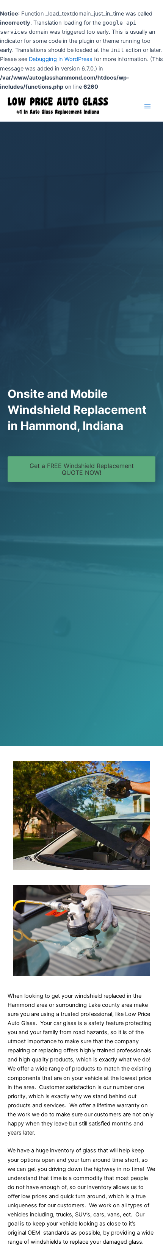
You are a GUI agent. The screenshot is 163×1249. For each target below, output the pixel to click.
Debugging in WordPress (60, 59)
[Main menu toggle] (147, 106)
